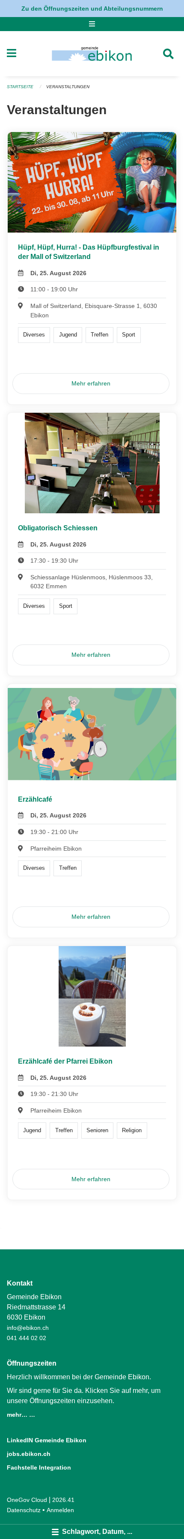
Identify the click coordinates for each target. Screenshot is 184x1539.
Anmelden (60, 1510)
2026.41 (63, 1499)
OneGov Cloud (27, 1499)
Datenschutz (24, 1510)
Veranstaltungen (67, 86)
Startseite (20, 86)
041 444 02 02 (26, 1338)
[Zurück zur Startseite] (92, 53)
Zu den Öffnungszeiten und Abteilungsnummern (92, 8)
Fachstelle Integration (39, 1467)
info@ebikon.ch (28, 1327)
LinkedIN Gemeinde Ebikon (46, 1440)
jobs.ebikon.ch (28, 1453)
